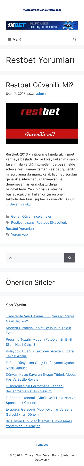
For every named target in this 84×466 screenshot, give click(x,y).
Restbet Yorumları (20, 229)
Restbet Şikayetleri (51, 222)
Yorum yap (19, 234)
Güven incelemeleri (37, 216)
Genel (15, 216)
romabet (42, 444)
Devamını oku (20, 204)
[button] (74, 39)
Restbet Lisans (23, 222)
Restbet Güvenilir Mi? (39, 85)
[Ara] (69, 258)
